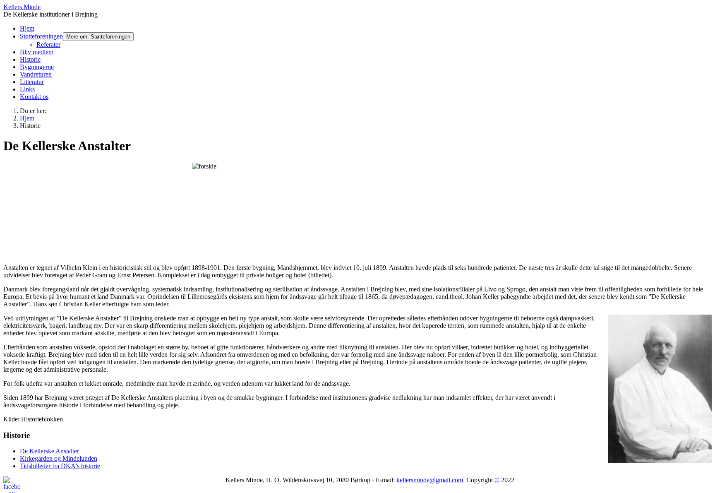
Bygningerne (37, 66)
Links (27, 89)
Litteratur (32, 81)
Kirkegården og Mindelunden (58, 458)
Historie (30, 59)
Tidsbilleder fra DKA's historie (60, 465)
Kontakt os (34, 96)
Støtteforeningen (41, 36)
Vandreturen (36, 74)
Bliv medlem (36, 51)
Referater (48, 44)
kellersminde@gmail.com (429, 479)
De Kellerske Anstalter (49, 451)
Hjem (27, 28)
